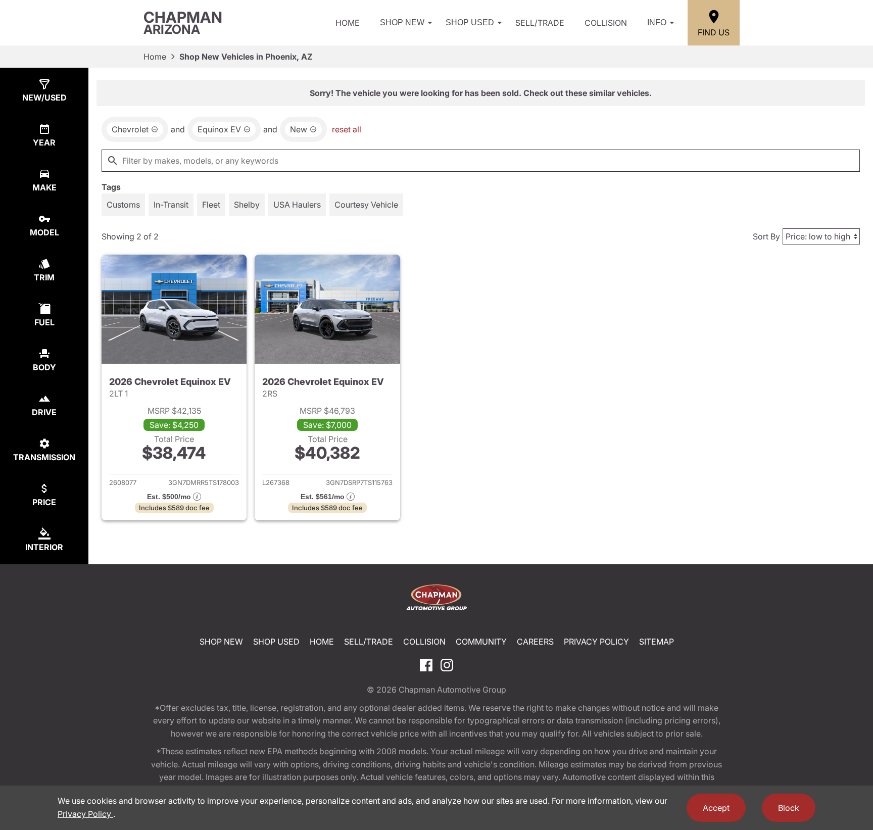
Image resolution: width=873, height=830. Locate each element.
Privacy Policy (596, 642)
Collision (606, 23)
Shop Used (470, 22)
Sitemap (656, 642)
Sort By (766, 236)
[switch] (123, 204)
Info (656, 22)
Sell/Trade (539, 23)
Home (347, 23)
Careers (535, 642)
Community (481, 642)
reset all (346, 129)
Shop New (402, 22)
